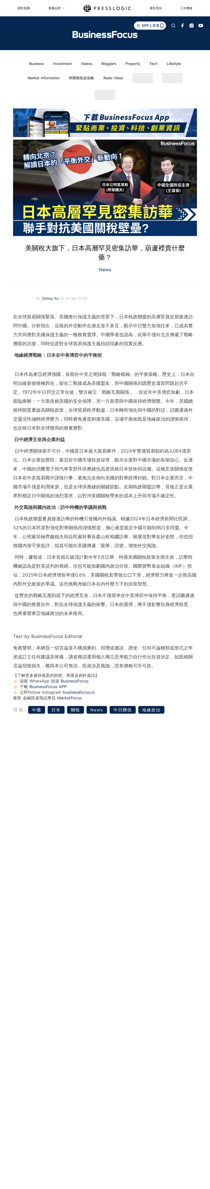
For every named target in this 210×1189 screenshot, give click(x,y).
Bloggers (108, 63)
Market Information (44, 78)
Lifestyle (174, 63)
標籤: (20, 709)
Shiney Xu (51, 298)
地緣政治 (151, 709)
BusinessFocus (75, 680)
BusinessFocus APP (48, 686)
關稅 (75, 709)
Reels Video (113, 78)
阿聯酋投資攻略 (81, 78)
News (105, 269)
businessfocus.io (79, 692)
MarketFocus (69, 697)
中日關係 (122, 709)
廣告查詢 (156, 8)
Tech (153, 63)
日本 (56, 709)
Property (132, 63)
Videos (86, 63)
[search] (173, 25)
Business (36, 63)
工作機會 (186, 8)
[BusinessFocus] (105, 34)
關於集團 (24, 8)
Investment (62, 63)
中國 (36, 709)
